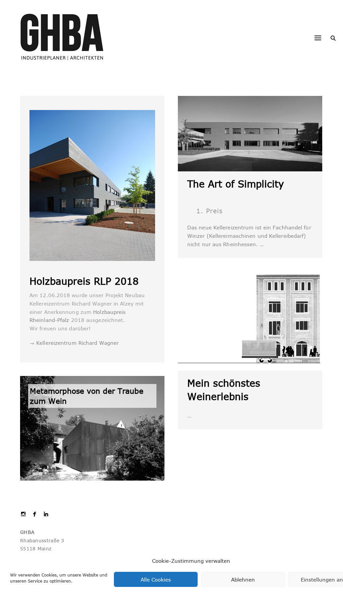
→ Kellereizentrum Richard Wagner (74, 343)
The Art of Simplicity (235, 183)
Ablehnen (243, 580)
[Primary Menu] (318, 38)
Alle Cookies (156, 580)
